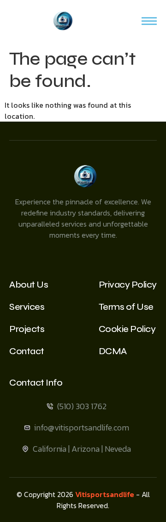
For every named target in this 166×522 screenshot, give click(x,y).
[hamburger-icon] (149, 21)
